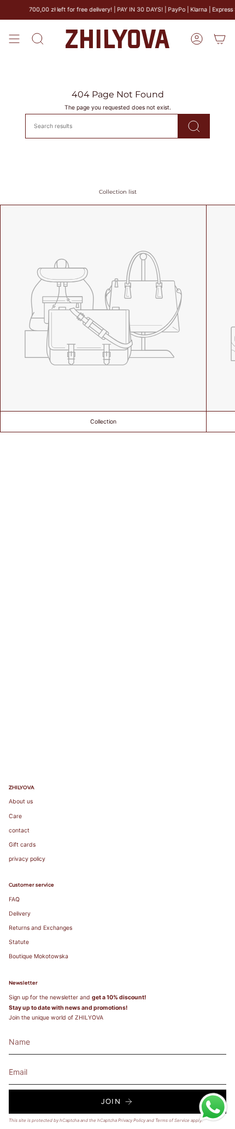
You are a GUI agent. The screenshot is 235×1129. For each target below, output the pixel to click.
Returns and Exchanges (40, 927)
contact (19, 830)
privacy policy (27, 858)
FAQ (14, 899)
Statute (19, 942)
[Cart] (219, 38)
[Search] (194, 126)
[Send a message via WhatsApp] (213, 1107)
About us (21, 801)
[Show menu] (14, 38)
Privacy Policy (131, 1120)
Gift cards (22, 844)
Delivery (20, 913)
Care (15, 816)
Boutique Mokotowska (38, 956)
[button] (37, 38)
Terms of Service (172, 1120)
